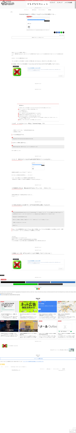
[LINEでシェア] (61, 32)
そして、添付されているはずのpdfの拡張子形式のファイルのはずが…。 (30, 113)
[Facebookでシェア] (57, 32)
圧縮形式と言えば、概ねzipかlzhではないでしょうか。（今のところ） (30, 114)
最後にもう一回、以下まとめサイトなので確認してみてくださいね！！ (30, 119)
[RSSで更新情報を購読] (39, 289)
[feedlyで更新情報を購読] (37, 289)
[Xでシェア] (55, 32)
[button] (63, 32)
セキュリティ (2, 275)
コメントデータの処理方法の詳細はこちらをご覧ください (33, 361)
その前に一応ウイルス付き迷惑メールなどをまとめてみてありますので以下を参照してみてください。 (35, 107)
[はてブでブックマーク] (59, 32)
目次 (20, 105)
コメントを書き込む (38, 358)
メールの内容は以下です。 (23, 110)
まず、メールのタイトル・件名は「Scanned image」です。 (28, 109)
